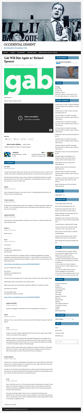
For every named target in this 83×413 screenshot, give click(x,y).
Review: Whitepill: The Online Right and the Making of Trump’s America (67, 106)
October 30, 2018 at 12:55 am (9, 230)
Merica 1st (58, 298)
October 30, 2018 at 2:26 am (9, 241)
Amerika (57, 285)
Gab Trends (58, 292)
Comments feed (59, 333)
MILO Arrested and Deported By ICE (64, 206)
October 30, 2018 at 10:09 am (10, 359)
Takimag (57, 302)
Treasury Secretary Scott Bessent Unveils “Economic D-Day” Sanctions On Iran (66, 228)
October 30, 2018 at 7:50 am (9, 316)
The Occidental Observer (61, 303)
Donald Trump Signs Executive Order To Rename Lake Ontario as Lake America (67, 117)
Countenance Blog (60, 289)
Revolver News (59, 300)
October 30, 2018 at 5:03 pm (11, 329)
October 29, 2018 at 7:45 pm (9, 168)
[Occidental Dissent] (41, 40)
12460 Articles (26, 144)
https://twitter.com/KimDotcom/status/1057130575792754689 (22, 297)
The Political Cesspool (61, 305)
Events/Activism (31, 52)
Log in (56, 328)
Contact (5, 52)
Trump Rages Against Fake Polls (63, 203)
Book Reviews (21, 52)
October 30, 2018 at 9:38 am (11, 305)
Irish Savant (58, 294)
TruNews (57, 307)
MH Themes (24, 409)
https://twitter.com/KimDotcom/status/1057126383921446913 (22, 264)
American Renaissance (61, 283)
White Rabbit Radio (60, 311)
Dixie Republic (58, 291)
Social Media (30, 65)
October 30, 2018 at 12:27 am (9, 217)
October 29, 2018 (10, 65)
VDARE (57, 309)
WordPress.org (59, 336)
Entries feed (58, 330)
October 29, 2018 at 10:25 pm (9, 189)
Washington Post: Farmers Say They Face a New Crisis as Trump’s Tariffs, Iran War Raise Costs (65, 158)
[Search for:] (67, 341)
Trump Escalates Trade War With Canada (66, 224)
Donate (13, 52)
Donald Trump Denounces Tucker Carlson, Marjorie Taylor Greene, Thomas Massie (66, 237)
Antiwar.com (58, 287)
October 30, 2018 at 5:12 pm (11, 381)
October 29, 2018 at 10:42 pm (9, 202)
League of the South (60, 296)
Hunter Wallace (20, 65)
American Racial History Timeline (48, 52)
